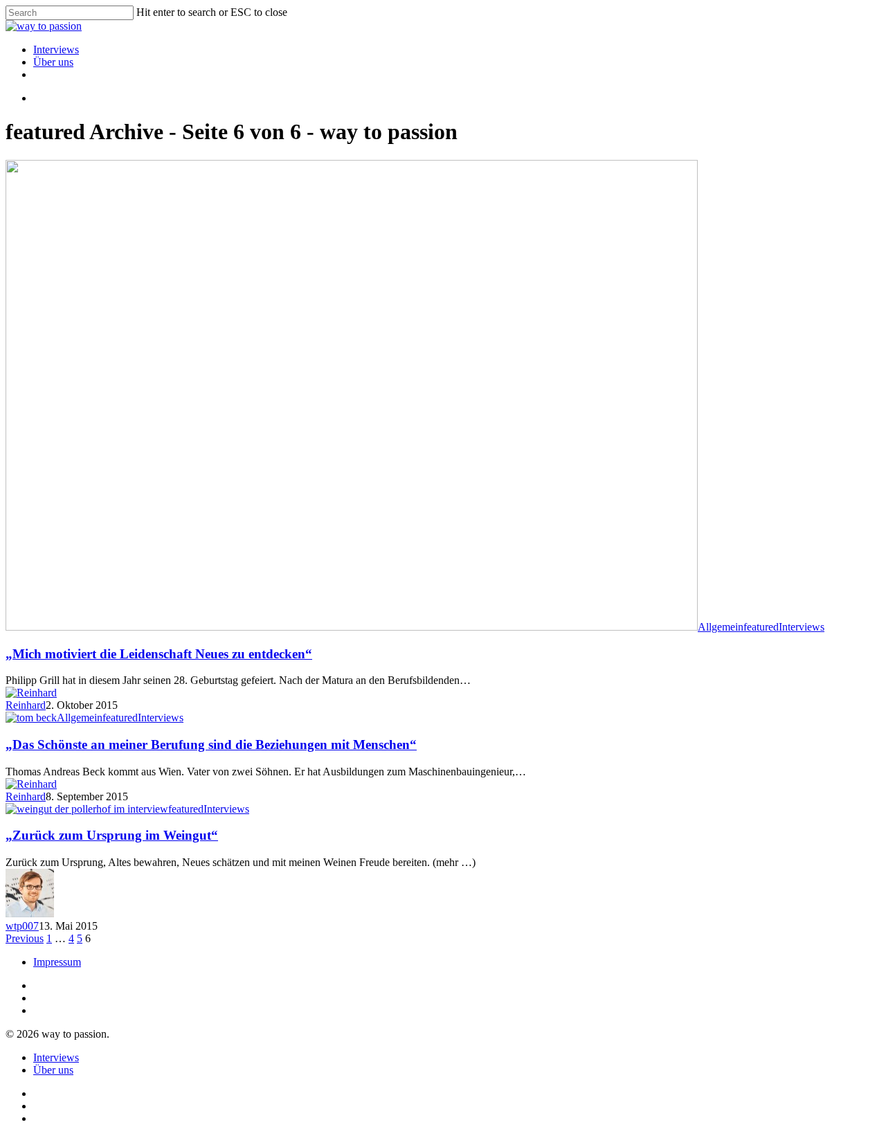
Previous (25, 938)
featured (761, 627)
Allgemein (720, 627)
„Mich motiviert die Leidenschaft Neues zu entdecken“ (159, 654)
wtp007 (22, 926)
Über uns (53, 62)
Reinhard (26, 705)
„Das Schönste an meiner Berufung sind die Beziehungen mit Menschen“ (211, 744)
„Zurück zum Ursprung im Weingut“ (112, 835)
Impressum (57, 962)
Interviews (56, 49)
